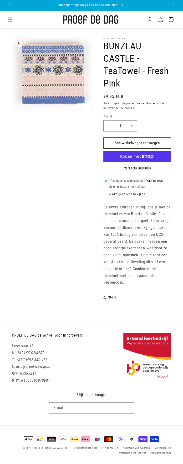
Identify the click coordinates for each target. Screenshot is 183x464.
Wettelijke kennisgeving (133, 452)
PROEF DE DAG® (42, 448)
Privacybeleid (110, 447)
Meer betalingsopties (137, 168)
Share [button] (112, 297)
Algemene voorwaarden (136, 447)
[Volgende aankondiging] (173, 5)
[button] (10, 19)
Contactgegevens (161, 452)
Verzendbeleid (163, 447)
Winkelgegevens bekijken (127, 194)
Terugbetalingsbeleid (85, 447)
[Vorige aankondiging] (9, 5)
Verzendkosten (146, 103)
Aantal (107, 116)
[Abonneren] (129, 408)
